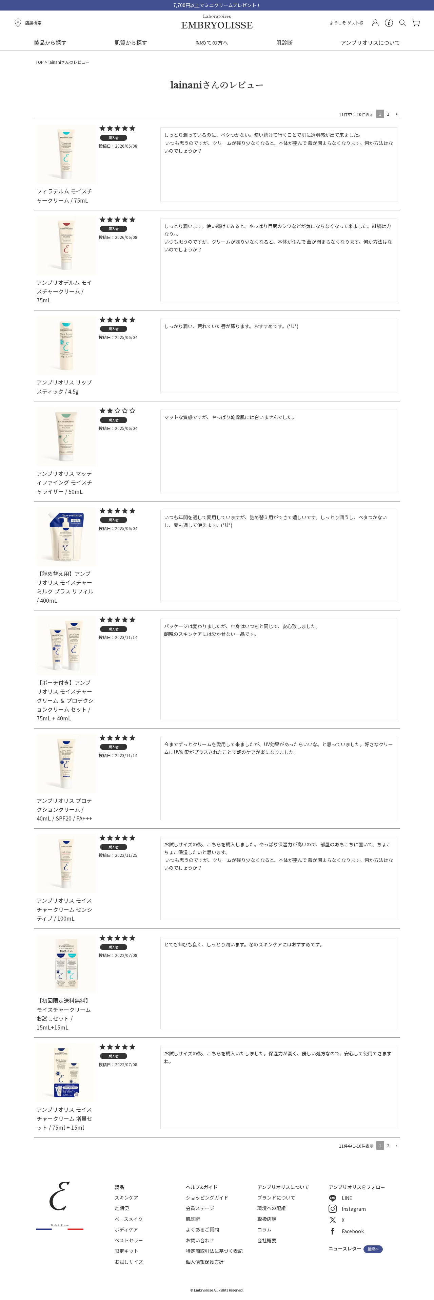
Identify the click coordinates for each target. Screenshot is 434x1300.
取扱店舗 (266, 1219)
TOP (40, 62)
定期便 (122, 1208)
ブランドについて (276, 1197)
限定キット (126, 1250)
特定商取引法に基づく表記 (214, 1250)
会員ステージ (200, 1208)
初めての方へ (212, 42)
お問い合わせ (200, 1240)
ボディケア (126, 1229)
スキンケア (126, 1197)
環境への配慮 (271, 1208)
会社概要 (266, 1240)
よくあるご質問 (202, 1229)
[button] (396, 114)
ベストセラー (129, 1240)
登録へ (373, 1249)
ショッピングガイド (207, 1197)
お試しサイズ (129, 1261)
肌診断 (284, 42)
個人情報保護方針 (205, 1261)
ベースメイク (129, 1219)
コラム (264, 1229)
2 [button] (388, 114)
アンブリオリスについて (370, 42)
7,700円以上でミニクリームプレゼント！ (217, 5)
